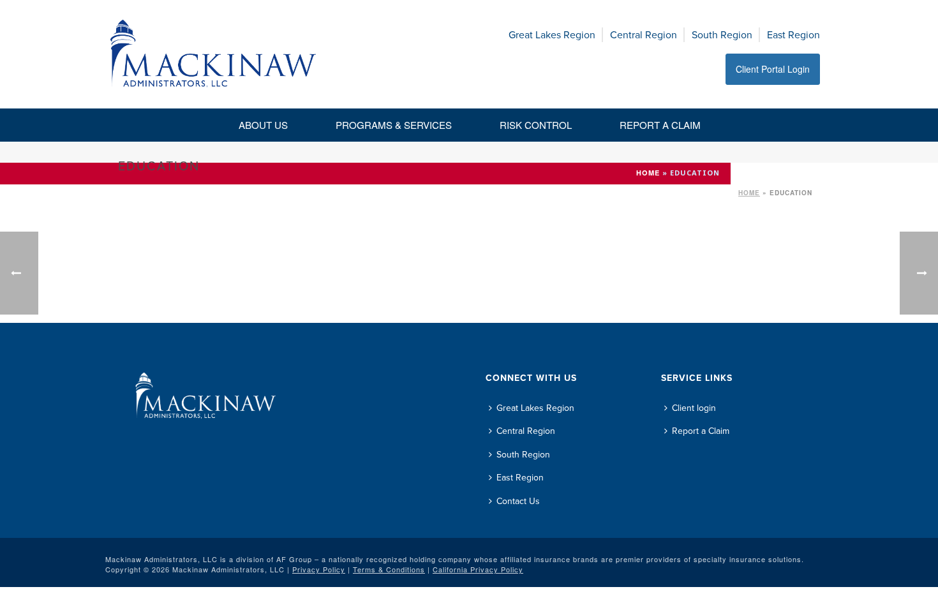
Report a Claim (660, 124)
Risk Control (536, 124)
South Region (722, 34)
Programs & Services (394, 124)
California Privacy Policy (478, 569)
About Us (263, 124)
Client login (694, 408)
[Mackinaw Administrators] (213, 54)
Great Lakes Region (552, 34)
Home (749, 192)
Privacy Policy (318, 569)
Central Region (643, 34)
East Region (793, 34)
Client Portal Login (773, 69)
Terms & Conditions (389, 569)
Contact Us (518, 501)
